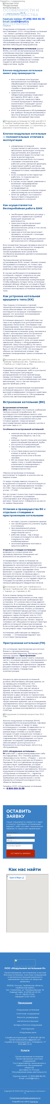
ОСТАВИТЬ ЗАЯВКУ (21, 853)
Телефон (11, 838)
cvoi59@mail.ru (20, 21)
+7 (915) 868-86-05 (34, 19)
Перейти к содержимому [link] (12, 1)
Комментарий (13, 843)
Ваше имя (12, 832)
